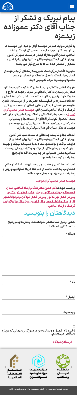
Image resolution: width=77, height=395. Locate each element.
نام (72, 282)
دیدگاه (70, 233)
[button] (72, 6)
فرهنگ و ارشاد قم (61, 192)
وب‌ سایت (69, 312)
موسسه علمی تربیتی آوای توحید (55, 181)
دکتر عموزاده (49, 188)
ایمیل (70, 297)
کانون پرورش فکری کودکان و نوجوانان (31, 197)
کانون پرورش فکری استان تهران (32, 192)
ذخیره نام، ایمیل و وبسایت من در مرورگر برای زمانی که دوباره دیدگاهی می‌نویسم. (38, 332)
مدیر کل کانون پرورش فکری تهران (30, 201)
